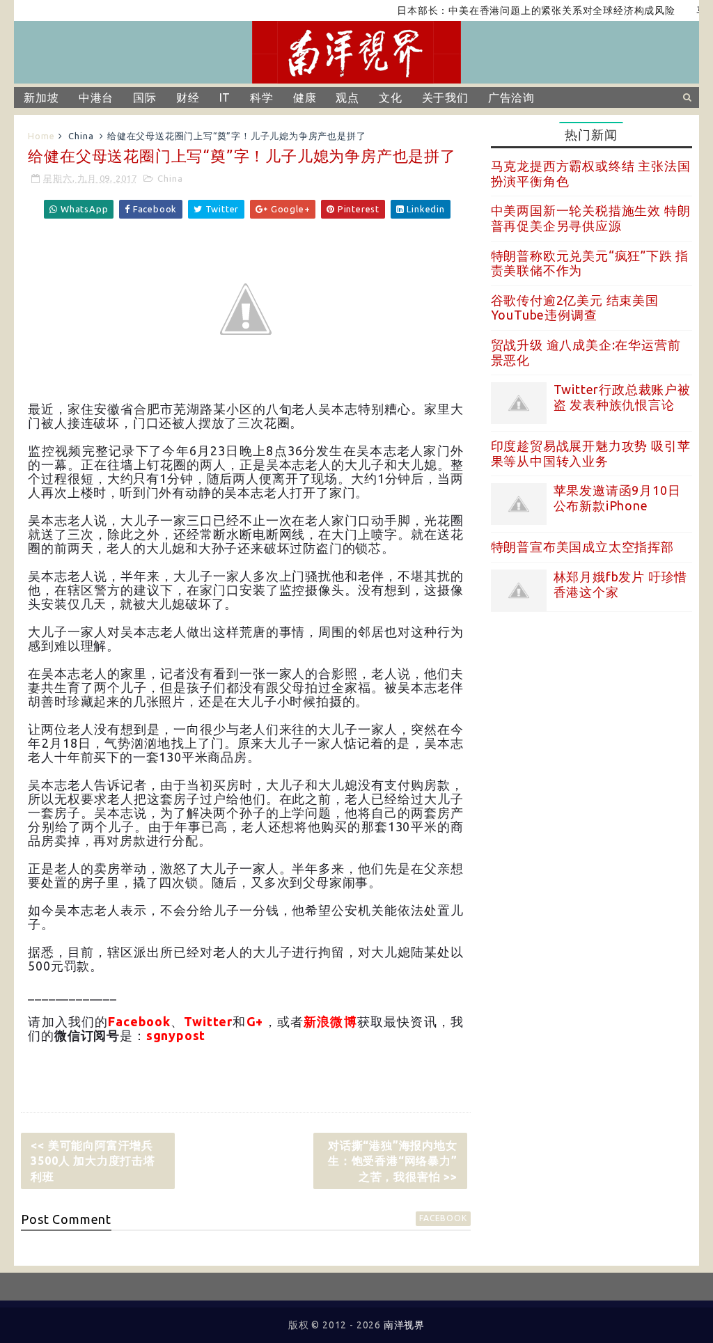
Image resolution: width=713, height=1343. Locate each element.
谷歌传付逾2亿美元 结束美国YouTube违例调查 (575, 307)
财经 (188, 97)
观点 (347, 97)
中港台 (96, 97)
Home (41, 136)
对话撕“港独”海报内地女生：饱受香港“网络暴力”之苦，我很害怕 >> (392, 1161)
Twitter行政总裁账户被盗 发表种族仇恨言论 (622, 396)
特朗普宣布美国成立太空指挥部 (582, 546)
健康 (305, 97)
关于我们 (445, 97)
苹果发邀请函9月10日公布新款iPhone (617, 497)
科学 (262, 97)
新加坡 (41, 97)
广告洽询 (511, 97)
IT (225, 97)
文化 (390, 97)
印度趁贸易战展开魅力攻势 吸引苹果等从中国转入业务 (591, 453)
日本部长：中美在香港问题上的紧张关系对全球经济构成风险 (518, 10)
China (80, 136)
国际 (145, 97)
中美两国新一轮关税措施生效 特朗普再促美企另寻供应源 (591, 218)
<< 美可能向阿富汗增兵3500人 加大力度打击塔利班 (93, 1161)
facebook (443, 1218)
